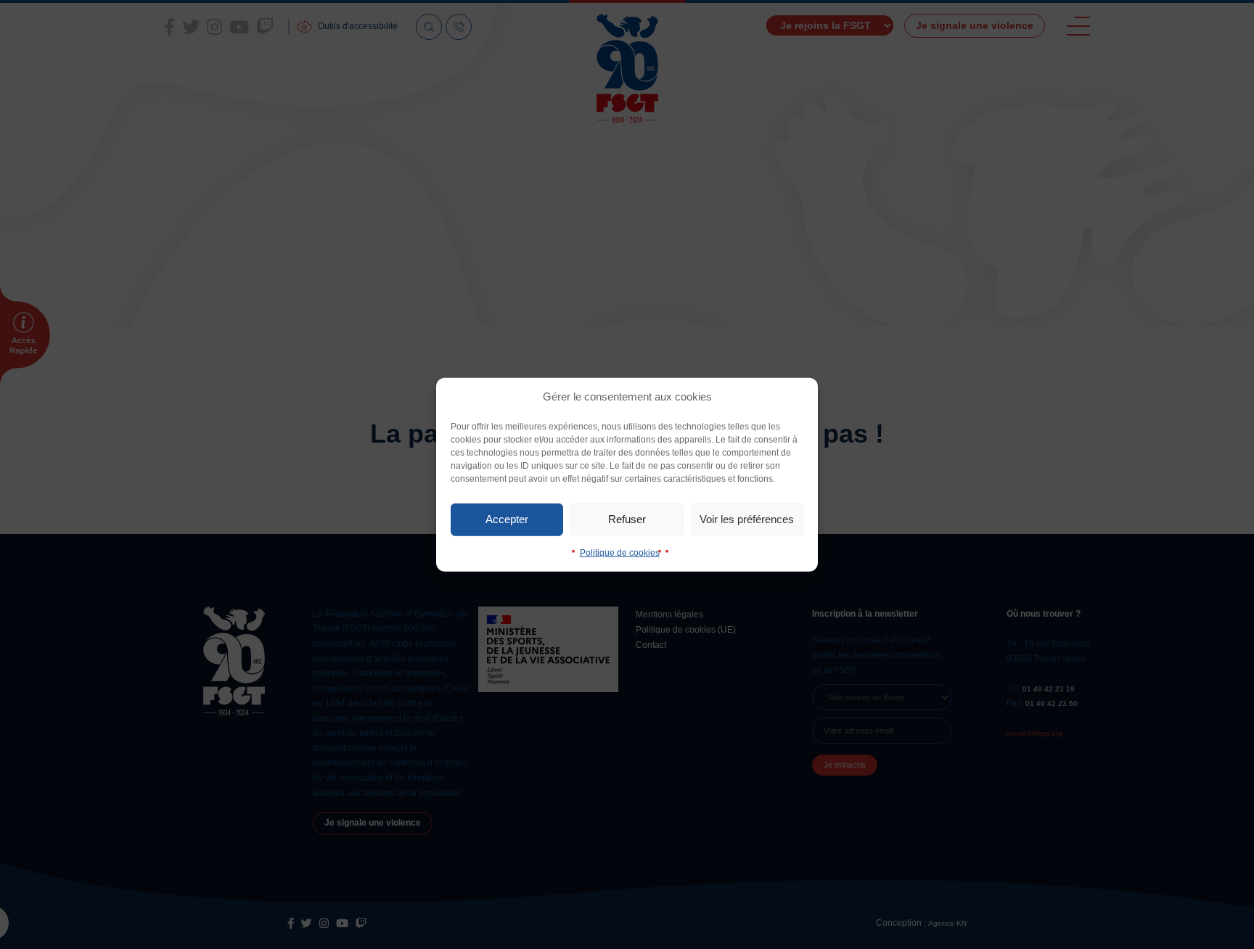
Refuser (627, 519)
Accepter (506, 519)
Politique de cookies (620, 552)
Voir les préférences (747, 519)
